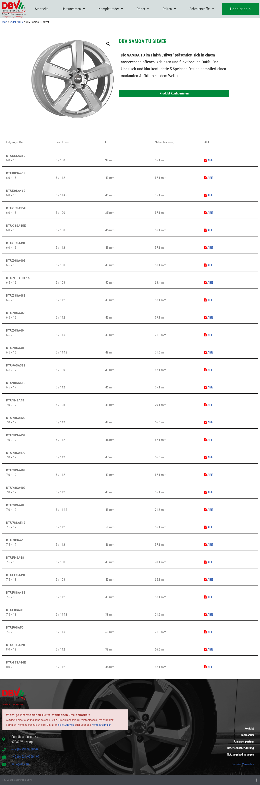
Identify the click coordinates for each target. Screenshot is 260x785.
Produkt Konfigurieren (174, 93)
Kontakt (249, 728)
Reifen (167, 9)
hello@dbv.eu (66, 724)
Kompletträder (109, 9)
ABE (210, 160)
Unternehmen (71, 9)
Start (4, 22)
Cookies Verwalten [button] (243, 764)
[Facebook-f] (256, 780)
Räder (141, 9)
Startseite (41, 9)
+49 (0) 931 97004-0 (24, 749)
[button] (108, 44)
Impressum (247, 735)
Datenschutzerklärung (240, 748)
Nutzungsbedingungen (240, 754)
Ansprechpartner (244, 741)
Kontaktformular (101, 724)
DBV (20, 22)
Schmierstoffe (200, 9)
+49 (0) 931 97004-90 (25, 757)
